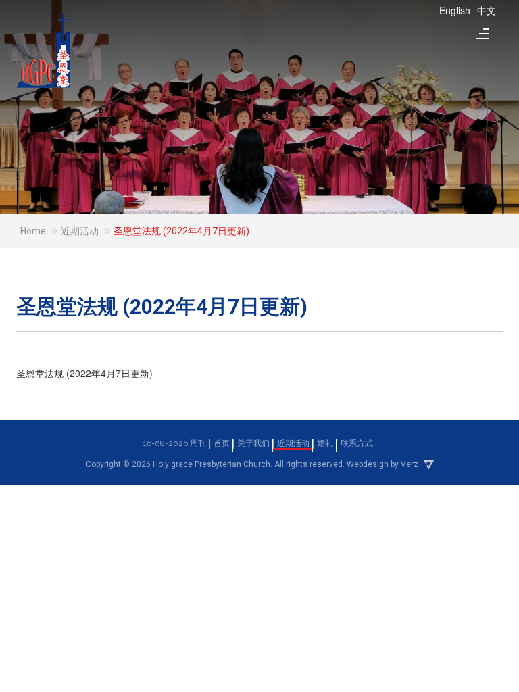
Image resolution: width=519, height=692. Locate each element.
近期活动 (293, 443)
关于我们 (253, 443)
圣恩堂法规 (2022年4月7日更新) (84, 373)
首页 (222, 443)
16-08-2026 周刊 (174, 443)
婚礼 (325, 443)
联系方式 (357, 443)
